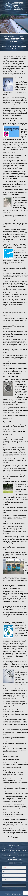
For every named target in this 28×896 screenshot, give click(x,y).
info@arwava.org (16, 860)
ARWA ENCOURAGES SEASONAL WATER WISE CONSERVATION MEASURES (14, 39)
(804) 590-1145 (11, 855)
